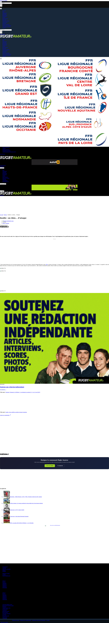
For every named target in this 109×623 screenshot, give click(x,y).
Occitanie (4, 614)
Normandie (5, 618)
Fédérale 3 (5, 586)
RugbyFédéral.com (6, 575)
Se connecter (60, 465)
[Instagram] (4, 155)
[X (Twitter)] (2, 155)
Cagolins (4, 567)
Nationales (5, 171)
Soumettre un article (6, 150)
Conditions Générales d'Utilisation (38, 620)
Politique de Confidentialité (25, 620)
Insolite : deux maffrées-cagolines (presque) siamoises (16, 412)
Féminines (5, 174)
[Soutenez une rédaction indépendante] (54, 338)
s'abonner (2, 166)
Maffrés (4, 570)
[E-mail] (7, 227)
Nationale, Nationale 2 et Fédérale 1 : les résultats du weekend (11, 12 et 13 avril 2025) (23, 392)
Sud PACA (5, 617)
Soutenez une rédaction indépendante (12, 387)
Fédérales (4, 172)
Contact (4, 148)
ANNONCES (3, 165)
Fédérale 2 (5, 585)
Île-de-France (5, 612)
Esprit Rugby (5, 177)
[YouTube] (6, 155)
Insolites (7, 223)
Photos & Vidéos (6, 178)
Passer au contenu (3, 0)
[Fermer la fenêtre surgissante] (1, 58)
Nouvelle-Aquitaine (6, 613)
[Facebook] (1, 155)
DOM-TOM (5, 609)
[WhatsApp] (5, 227)
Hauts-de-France (6, 611)
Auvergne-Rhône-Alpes (7, 604)
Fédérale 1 (5, 584)
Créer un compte (49, 465)
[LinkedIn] (4, 227)
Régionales (5, 173)
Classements (5, 180)
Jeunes (4, 175)
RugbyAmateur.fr (6, 147)
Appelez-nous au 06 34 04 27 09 (9, 151)
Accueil (1, 214)
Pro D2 (4, 581)
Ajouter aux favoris (4, 225)
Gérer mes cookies (4, 622)
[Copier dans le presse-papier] (8, 227)
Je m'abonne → (3, 389)
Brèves (5, 214)
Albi (47, 264)
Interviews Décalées (7, 569)
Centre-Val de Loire (6, 607)
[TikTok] (5, 155)
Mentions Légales (6, 573)
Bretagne (4, 606)
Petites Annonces (6, 149)
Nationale (4, 583)
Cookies (48, 620)
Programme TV (6, 181)
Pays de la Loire (6, 615)
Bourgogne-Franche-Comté (8, 605)
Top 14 (4, 580)
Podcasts (4, 179)
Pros (3, 170)
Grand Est (5, 610)
